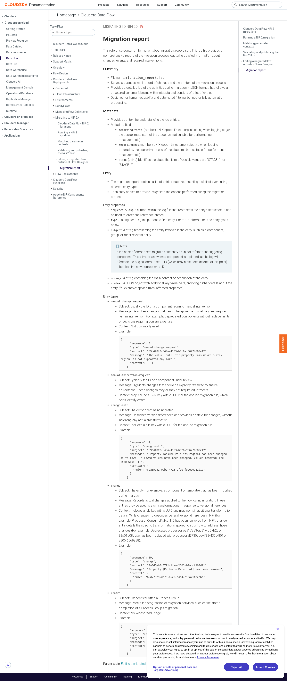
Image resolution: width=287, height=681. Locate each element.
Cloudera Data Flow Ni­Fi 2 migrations (73, 125)
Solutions (122, 4)
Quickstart (61, 88)
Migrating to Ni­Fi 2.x (67, 117)
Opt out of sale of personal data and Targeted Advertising (175, 669)
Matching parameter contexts (70, 143)
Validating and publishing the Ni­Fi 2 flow (73, 152)
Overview (59, 67)
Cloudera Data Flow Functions (65, 181)
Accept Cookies (265, 667)
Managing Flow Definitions (71, 111)
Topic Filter (56, 26)
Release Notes (62, 55)
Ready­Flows (62, 105)
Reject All (236, 667)
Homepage (66, 15)
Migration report (70, 168)
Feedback (283, 343)
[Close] (277, 629)
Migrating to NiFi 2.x (120, 26)
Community (182, 4)
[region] (215, 651)
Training (127, 676)
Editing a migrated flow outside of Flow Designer (73, 161)
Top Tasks (59, 49)
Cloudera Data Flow (98, 15)
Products (103, 4)
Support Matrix (62, 61)
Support (162, 4)
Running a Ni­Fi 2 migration (67, 134)
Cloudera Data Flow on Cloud (70, 44)
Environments (64, 100)
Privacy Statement (208, 657)
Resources (142, 4)
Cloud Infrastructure (67, 94)
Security (58, 188)
